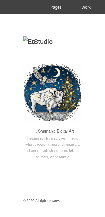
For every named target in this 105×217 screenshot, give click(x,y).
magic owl (58, 138)
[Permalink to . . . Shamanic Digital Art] (52, 92)
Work (86, 7)
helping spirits (38, 138)
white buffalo (59, 156)
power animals (48, 144)
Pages (56, 7)
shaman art (70, 144)
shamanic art (37, 150)
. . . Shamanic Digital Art (52, 131)
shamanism (58, 150)
